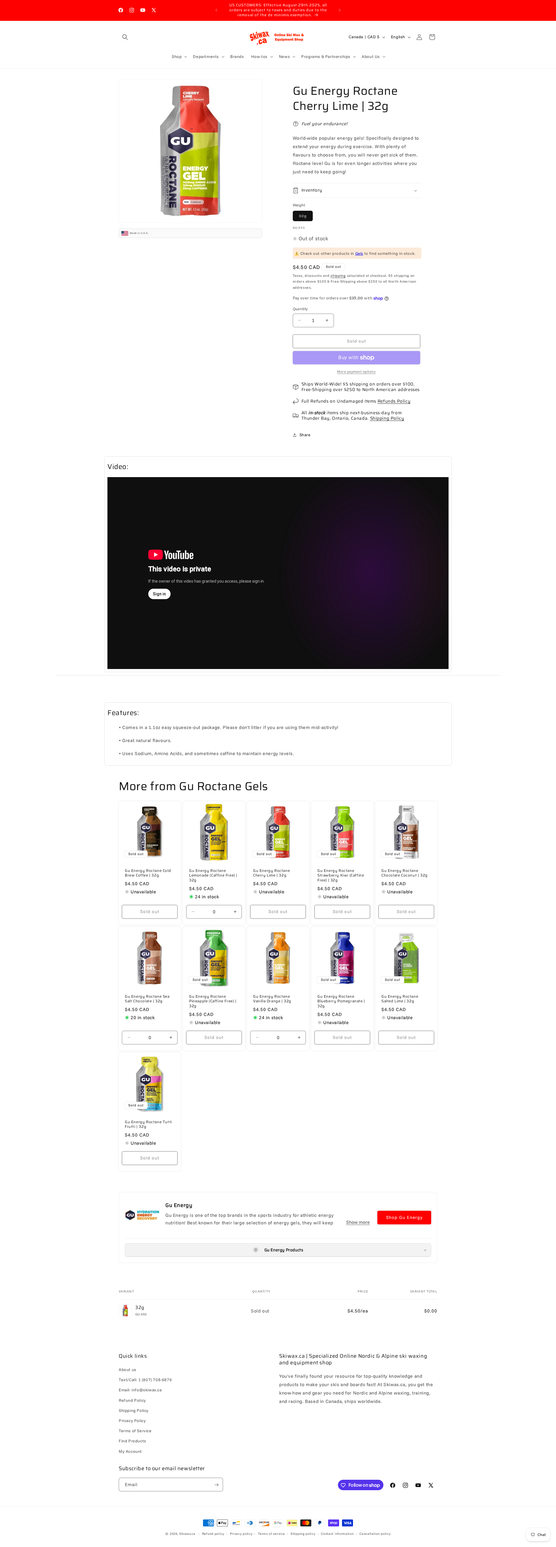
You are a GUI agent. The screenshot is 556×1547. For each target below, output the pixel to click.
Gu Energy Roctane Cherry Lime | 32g (271, 873)
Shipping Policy (387, 418)
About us (127, 1370)
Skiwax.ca (187, 1534)
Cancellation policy (374, 1533)
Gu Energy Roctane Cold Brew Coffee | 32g (148, 873)
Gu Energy (178, 1205)
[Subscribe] (216, 1485)
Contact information (337, 1533)
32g (306, 217)
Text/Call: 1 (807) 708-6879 (145, 1380)
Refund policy (213, 1533)
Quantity (300, 308)
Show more (358, 1222)
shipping (338, 275)
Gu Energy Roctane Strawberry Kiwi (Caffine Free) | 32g (340, 875)
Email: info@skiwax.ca (140, 1390)
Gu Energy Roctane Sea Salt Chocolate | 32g (147, 999)
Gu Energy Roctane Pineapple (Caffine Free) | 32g (213, 1001)
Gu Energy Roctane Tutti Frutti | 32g (148, 1125)
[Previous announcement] (216, 10)
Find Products (132, 1441)
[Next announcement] (339, 10)
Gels (359, 253)
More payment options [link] (356, 371)
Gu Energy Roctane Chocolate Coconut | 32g (404, 873)
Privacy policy (241, 1533)
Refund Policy (132, 1400)
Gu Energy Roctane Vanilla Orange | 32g (272, 999)
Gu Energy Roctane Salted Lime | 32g (399, 999)
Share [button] (305, 434)
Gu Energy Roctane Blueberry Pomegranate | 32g (341, 1001)
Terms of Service (135, 1431)
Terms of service (271, 1533)
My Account (130, 1451)
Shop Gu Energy (404, 1217)
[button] (125, 37)
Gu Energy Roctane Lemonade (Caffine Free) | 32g (213, 875)
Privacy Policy (132, 1420)
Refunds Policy (394, 401)
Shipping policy (302, 1533)
